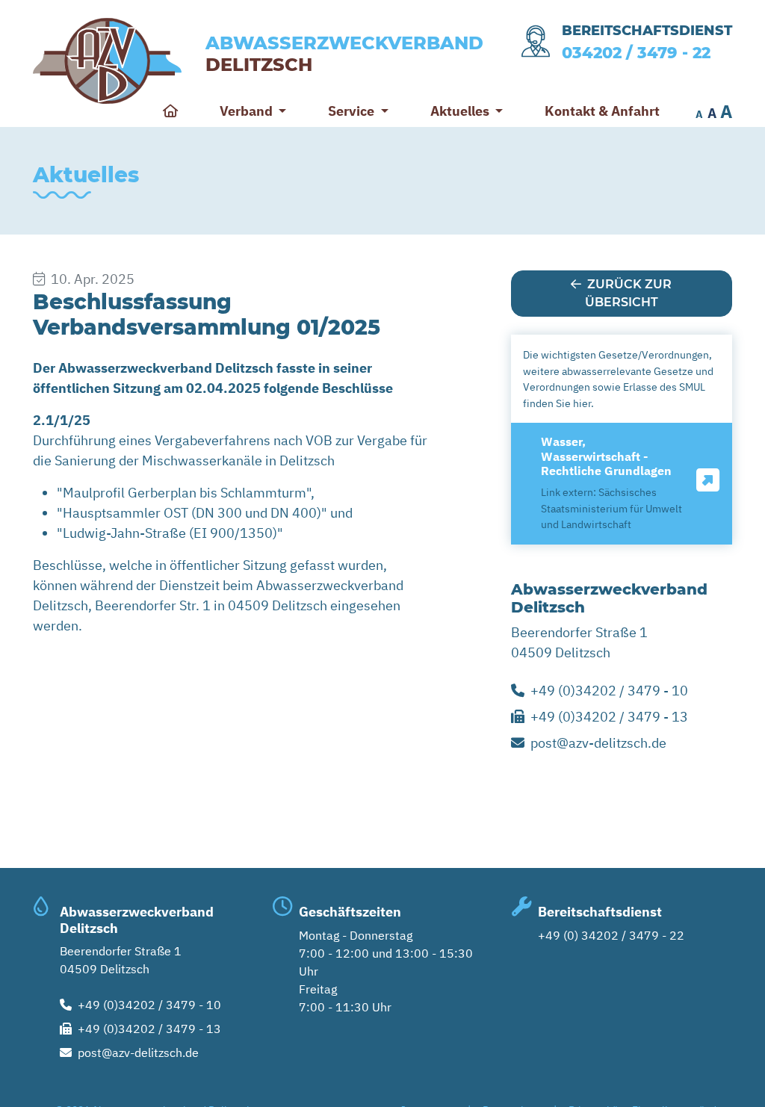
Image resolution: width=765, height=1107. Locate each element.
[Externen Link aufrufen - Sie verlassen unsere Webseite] (708, 481)
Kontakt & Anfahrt (602, 111)
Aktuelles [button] (461, 111)
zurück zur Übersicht (628, 293)
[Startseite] (170, 111)
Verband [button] (248, 111)
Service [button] (352, 111)
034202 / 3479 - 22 (636, 52)
